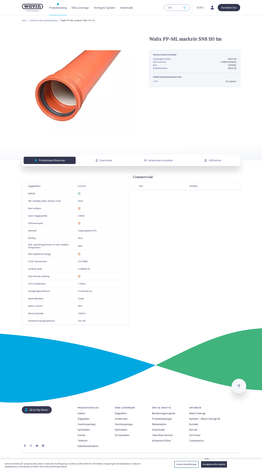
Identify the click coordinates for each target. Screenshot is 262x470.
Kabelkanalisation (88, 446)
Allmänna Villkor (161, 440)
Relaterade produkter (160, 160)
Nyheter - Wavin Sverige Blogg (206, 418)
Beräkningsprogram (163, 413)
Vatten (81, 413)
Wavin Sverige (197, 413)
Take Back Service (162, 435)
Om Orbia (194, 435)
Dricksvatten (122, 435)
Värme (81, 435)
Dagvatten (83, 418)
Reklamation (159, 424)
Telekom (82, 440)
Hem (24, 20)
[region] (131, 464)
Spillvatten (84, 429)
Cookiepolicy (196, 440)
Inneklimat (121, 418)
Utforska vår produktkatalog (44, 20)
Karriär (193, 429)
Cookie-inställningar (186, 464)
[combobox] (177, 7)
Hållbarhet (215, 160)
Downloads (105, 160)
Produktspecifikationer (52, 160)
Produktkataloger (162, 418)
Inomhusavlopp (87, 424)
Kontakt (193, 424)
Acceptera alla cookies (214, 464)
